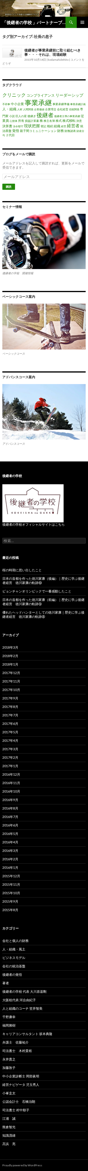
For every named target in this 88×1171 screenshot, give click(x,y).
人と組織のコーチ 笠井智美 (22, 1008)
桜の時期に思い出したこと (22, 570)
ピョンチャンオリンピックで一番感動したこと (36, 591)
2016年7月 (10, 817)
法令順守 (18, 126)
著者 (5, 983)
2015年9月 (10, 901)
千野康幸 (8, 1017)
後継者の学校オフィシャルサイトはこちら (33, 524)
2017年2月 (10, 757)
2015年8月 (10, 910)
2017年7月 (10, 715)
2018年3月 (10, 647)
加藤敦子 (8, 1068)
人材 (19, 109)
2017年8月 (10, 707)
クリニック (14, 95)
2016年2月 (10, 859)
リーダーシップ (69, 95)
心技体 (13, 120)
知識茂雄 (8, 1135)
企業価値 (39, 109)
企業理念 (50, 109)
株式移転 (69, 121)
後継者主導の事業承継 (67, 116)
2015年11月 (11, 884)
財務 (60, 131)
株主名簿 (49, 121)
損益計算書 (32, 121)
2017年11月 (11, 681)
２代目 (10, 135)
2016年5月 (10, 834)
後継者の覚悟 (12, 974)
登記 (43, 126)
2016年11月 (11, 783)
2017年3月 (10, 749)
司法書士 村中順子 (15, 1110)
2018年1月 (10, 664)
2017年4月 (10, 740)
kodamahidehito (58, 59)
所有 (21, 121)
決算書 (7, 126)
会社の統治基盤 (13, 966)
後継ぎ (31, 116)
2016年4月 (10, 842)
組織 (57, 126)
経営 (63, 126)
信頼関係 (74, 109)
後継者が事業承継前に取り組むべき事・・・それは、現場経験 (52, 52)
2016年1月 (10, 867)
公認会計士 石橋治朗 (18, 1102)
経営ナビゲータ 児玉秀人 (20, 1085)
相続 (50, 126)
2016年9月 (10, 800)
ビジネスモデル (13, 958)
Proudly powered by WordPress (22, 1165)
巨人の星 (21, 116)
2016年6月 (10, 825)
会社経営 (62, 109)
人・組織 (9, 109)
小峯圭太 (8, 1093)
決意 (79, 121)
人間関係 (28, 109)
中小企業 (17, 104)
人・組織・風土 (13, 949)
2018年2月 (10, 656)
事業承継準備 (61, 104)
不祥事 (6, 104)
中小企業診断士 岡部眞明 (20, 1076)
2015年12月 (11, 876)
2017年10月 (11, 690)
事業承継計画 (78, 104)
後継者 (45, 114)
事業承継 (38, 102)
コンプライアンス (41, 95)
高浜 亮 (8, 1144)
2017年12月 (11, 673)
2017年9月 (10, 698)
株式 (59, 121)
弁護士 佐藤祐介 (15, 1042)
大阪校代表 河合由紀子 (19, 1000)
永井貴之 (8, 1059)
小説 (12, 116)
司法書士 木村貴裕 (17, 1051)
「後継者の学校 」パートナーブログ (33, 22)
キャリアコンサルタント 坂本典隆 (27, 1034)
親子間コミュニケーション (38, 131)
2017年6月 (10, 724)
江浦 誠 (8, 1118)
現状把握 (32, 125)
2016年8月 (10, 808)
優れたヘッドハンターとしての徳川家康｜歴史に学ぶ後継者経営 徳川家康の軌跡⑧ (43, 614)
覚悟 (15, 130)
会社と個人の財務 (15, 941)
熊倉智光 (8, 1127)
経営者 (73, 125)
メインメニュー (82, 22)
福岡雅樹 (8, 1025)
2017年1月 (10, 766)
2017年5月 (10, 732)
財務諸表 (70, 131)
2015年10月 (11, 893)
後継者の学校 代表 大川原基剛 (24, 991)
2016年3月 (10, 851)
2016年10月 (11, 791)
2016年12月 (11, 774)
